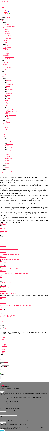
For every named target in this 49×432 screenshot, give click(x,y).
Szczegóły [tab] (3, 384)
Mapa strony (3, 353)
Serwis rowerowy (4, 338)
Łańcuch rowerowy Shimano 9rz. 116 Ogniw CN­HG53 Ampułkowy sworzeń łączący (12, 288)
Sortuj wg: (1, 235)
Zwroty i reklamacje (4, 344)
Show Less (3, 224)
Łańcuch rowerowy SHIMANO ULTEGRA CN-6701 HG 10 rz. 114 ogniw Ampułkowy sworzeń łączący (15, 305)
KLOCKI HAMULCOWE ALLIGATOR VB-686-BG (8, 293)
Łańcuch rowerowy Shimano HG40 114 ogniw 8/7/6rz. (8, 243)
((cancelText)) (2, 366)
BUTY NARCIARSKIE (5, 315)
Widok (1, 237)
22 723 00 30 (5, 327)
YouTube (3, 320)
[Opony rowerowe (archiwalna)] (6, 232)
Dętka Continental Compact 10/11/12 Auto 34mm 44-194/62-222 (9, 268)
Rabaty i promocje (4, 351)
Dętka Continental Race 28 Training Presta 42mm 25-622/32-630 (9, 259)
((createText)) (5, 366)
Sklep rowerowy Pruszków (5, 340)
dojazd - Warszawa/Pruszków (5, 1)
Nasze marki (3, 337)
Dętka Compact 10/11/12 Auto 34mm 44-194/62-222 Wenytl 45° (9, 254)
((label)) (1, 365)
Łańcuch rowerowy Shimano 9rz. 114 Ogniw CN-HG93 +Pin (9, 249)
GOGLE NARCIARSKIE (12, 315)
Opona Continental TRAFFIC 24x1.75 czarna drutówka (8, 278)
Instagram (3, 321)
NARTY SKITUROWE (3, 317)
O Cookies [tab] (3, 385)
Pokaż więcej (3, 223)
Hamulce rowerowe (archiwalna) (3, 231)
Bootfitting (3, 339)
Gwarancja (3, 352)
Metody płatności (4, 343)
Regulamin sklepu (4, 349)
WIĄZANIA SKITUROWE (9, 317)
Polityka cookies (3, 350)
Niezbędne (4, 391)
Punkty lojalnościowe (4, 346)
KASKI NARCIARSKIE (3, 316)
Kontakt (3, 336)
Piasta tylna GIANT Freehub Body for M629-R (7, 310)
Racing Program (3, 345)
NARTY (1, 315)
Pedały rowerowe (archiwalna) (3, 228)
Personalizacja (4, 422)
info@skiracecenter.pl (6, 328)
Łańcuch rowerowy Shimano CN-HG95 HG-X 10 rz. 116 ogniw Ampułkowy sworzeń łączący (14, 273)
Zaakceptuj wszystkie (3, 430)
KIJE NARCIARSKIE (9, 316)
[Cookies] (0, 431)
